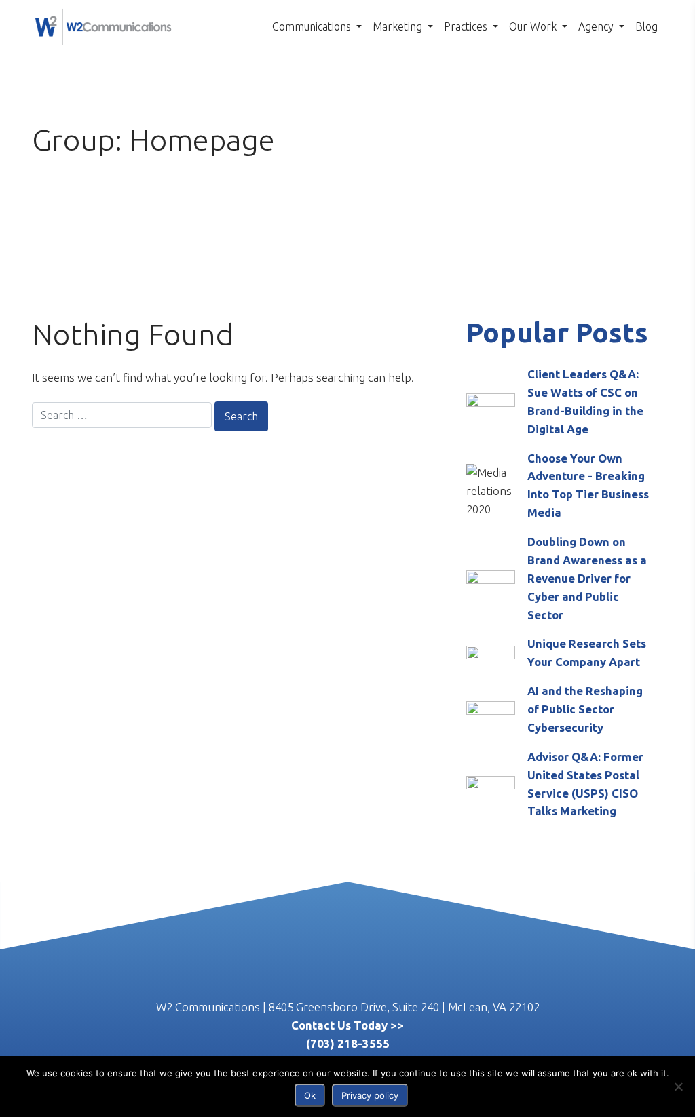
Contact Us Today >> (347, 1025)
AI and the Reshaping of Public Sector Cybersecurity (585, 709)
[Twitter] (298, 986)
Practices (467, 26)
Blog (646, 26)
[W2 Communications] (103, 25)
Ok (310, 1095)
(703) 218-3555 (348, 1043)
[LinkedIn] (331, 986)
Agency (597, 26)
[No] (678, 1086)
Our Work (534, 26)
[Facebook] (364, 986)
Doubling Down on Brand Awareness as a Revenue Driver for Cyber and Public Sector (587, 578)
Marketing (399, 26)
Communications (313, 26)
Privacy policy (369, 1095)
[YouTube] (396, 986)
